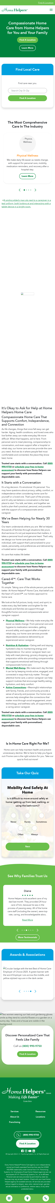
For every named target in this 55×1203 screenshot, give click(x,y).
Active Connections (16, 687)
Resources (41, 1111)
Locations (40, 1117)
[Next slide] (35, 190)
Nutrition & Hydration (17, 645)
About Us (14, 1117)
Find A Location (45, 2)
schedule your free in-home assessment (23, 468)
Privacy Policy (27, 1101)
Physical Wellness (15, 620)
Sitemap (48, 1093)
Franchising (14, 1122)
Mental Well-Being (15, 668)
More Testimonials (27, 937)
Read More (27, 919)
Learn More (27, 48)
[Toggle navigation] (51, 10)
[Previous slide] (20, 190)
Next (27, 846)
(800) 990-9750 (32, 1046)
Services (15, 1111)
